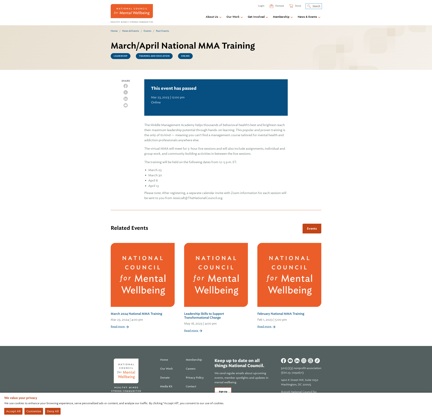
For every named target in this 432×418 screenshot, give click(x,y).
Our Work (232, 17)
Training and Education (154, 56)
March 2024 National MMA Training (136, 317)
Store (297, 5)
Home (114, 30)
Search (316, 5)
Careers (191, 368)
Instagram (303, 360)
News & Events (307, 17)
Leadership (120, 56)
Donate (279, 5)
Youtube (290, 360)
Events (147, 30)
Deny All (53, 411)
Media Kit (166, 386)
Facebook (283, 360)
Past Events (162, 30)
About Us (212, 17)
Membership (281, 17)
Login (261, 5)
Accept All (13, 411)
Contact (191, 386)
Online (185, 56)
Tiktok (317, 360)
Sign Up (223, 391)
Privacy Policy (195, 377)
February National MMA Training (280, 317)
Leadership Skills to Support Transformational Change (204, 319)
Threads (310, 360)
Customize (33, 411)
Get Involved (256, 17)
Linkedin (297, 360)
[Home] (132, 13)
